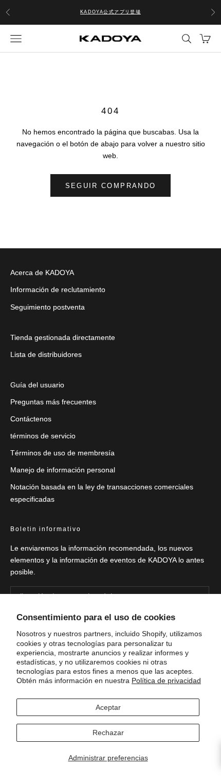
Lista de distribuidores (46, 354)
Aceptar (108, 707)
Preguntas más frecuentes (53, 402)
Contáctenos (30, 419)
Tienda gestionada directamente (62, 337)
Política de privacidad (166, 680)
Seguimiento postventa (47, 307)
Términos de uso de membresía (62, 453)
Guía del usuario (37, 385)
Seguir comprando (110, 186)
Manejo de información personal (62, 470)
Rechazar (108, 732)
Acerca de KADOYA (42, 272)
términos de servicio (43, 436)
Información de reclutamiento (57, 289)
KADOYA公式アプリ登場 (110, 11)
